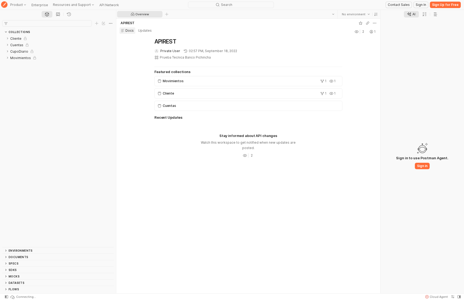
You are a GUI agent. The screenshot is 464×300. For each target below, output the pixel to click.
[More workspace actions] (374, 23)
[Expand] (7, 38)
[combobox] (355, 14)
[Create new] (96, 23)
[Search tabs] (333, 14)
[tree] (58, 141)
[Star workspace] (360, 23)
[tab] (47, 14)
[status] (23, 296)
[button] (375, 14)
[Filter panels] (6, 23)
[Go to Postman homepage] (4, 5)
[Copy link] (367, 23)
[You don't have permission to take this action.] (167, 14)
